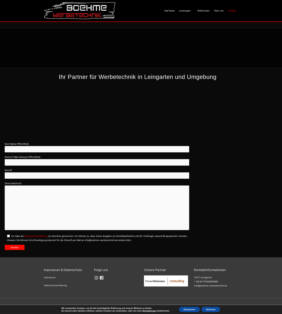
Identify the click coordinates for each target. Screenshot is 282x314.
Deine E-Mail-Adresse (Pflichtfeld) (22, 157)
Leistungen (185, 10)
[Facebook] (101, 277)
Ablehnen (211, 309)
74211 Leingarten (203, 277)
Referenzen (204, 10)
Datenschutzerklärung (35, 236)
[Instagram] (96, 277)
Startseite (169, 10)
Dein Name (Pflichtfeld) (17, 143)
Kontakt (232, 10)
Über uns (219, 10)
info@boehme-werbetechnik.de (210, 285)
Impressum (50, 277)
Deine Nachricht (13, 183)
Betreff (8, 170)
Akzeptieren (189, 309)
